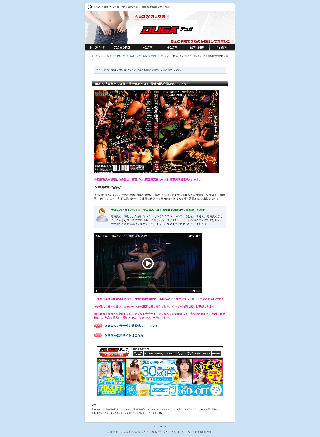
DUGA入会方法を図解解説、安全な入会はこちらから (145, 409)
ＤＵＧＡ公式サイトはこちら (124, 335)
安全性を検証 (122, 47)
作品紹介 (222, 47)
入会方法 (147, 47)
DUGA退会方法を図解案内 (184, 409)
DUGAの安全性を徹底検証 (106, 409)
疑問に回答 (197, 47)
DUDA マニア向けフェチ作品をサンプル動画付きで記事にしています (138, 56)
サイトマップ (160, 427)
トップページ (98, 56)
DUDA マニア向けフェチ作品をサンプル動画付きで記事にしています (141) (128, 413)
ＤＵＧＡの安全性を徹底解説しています (131, 325)
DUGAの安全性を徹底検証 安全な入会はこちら (159, 431)
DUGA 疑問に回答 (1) (209, 409)
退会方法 (172, 47)
